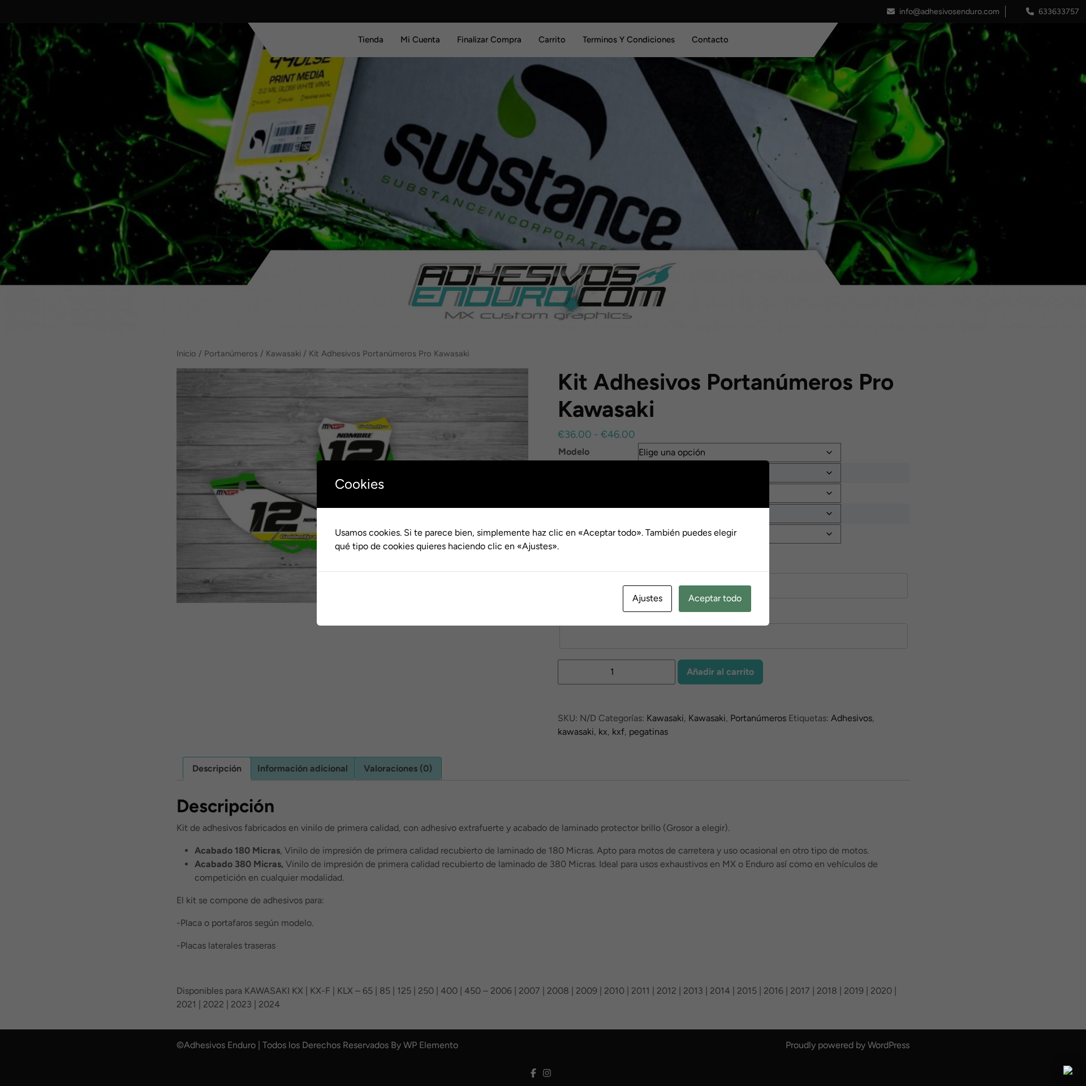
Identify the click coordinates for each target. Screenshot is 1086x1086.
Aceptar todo (715, 598)
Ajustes (647, 598)
